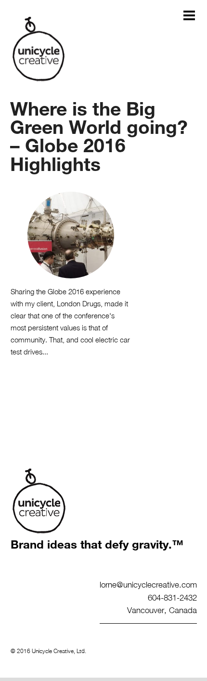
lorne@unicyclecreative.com (148, 584)
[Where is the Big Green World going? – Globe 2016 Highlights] (71, 235)
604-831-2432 (172, 597)
